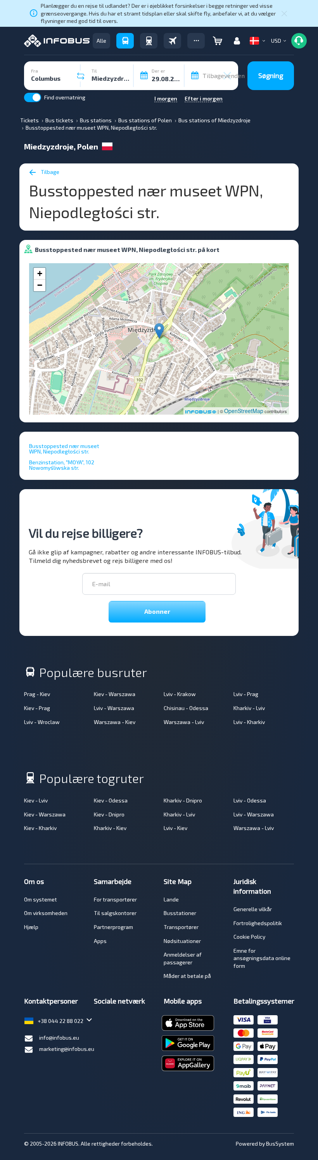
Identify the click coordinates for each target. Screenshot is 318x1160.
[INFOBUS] (57, 41)
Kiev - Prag (37, 708)
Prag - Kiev (37, 694)
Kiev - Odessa (111, 800)
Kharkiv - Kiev (110, 828)
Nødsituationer (182, 941)
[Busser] (125, 41)
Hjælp (31, 927)
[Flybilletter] (172, 41)
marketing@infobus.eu (66, 1048)
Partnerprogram (113, 927)
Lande (171, 899)
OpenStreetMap (243, 411)
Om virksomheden (45, 913)
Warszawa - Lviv (184, 722)
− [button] (39, 285)
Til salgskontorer (115, 913)
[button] (196, 41)
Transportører (181, 927)
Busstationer (180, 913)
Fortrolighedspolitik (257, 923)
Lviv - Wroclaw (42, 722)
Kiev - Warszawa (114, 694)
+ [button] (39, 273)
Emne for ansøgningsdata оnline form (261, 958)
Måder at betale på (187, 975)
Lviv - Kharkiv (249, 722)
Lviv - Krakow (180, 694)
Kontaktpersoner (51, 1001)
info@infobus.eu (59, 1037)
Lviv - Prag (245, 694)
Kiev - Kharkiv (40, 828)
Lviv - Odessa (249, 800)
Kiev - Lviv (36, 800)
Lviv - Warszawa (114, 708)
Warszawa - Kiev (114, 722)
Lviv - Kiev (175, 828)
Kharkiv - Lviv (249, 708)
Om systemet (40, 899)
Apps (100, 941)
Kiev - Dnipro (109, 814)
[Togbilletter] (148, 41)
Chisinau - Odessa (186, 708)
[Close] (284, 13)
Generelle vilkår (252, 909)
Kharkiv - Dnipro (183, 800)
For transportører (115, 899)
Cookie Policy (249, 936)
